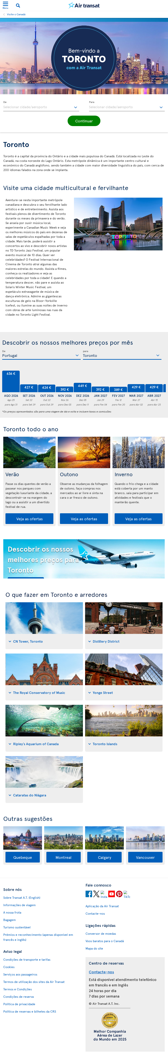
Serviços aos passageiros (20, 974)
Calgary (104, 857)
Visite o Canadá (16, 14)
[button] (84, 121)
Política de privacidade (19, 1004)
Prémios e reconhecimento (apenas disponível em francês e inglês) (38, 937)
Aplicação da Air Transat (102, 906)
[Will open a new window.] (89, 895)
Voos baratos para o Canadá (105, 941)
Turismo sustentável (17, 927)
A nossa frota (12, 912)
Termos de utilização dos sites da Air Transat (34, 982)
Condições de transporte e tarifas (26, 959)
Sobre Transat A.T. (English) (21, 897)
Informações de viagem (19, 905)
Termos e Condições (17, 989)
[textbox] (41, 106)
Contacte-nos (95, 913)
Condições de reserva (18, 996)
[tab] (44, 625)
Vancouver (145, 857)
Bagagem (9, 920)
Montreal (64, 857)
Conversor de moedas (101, 933)
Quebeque (22, 857)
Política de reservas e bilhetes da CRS (29, 1011)
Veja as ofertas (29, 518)
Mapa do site (94, 948)
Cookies (8, 967)
